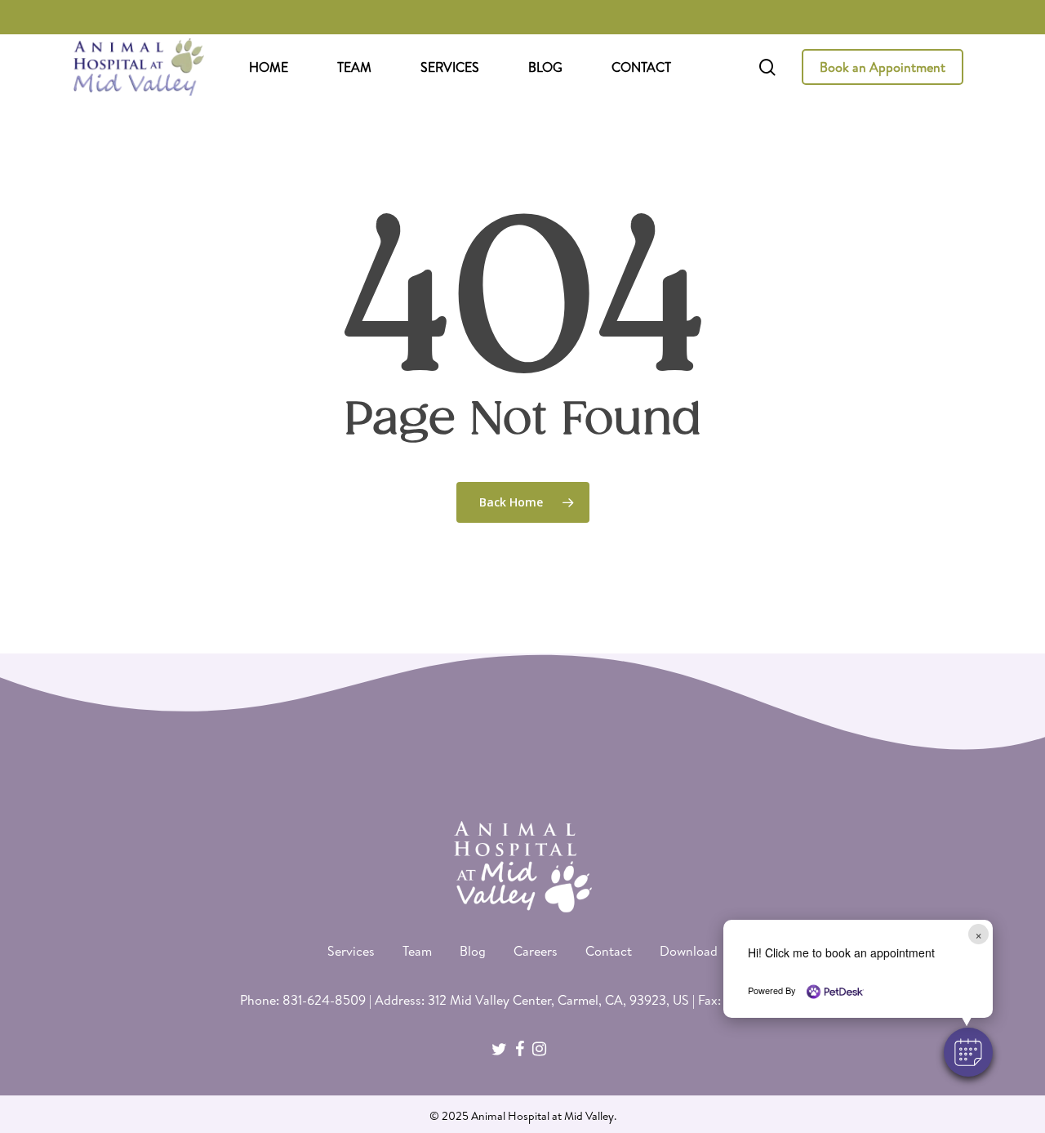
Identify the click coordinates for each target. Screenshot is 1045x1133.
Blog (473, 951)
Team (417, 951)
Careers (536, 951)
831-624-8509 (324, 1000)
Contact (608, 951)
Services (351, 951)
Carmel (578, 1000)
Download (689, 951)
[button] (968, 1052)
